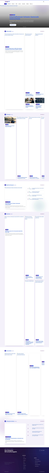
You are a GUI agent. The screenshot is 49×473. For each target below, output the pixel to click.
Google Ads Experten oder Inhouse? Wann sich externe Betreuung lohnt (29, 95)
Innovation (8, 350)
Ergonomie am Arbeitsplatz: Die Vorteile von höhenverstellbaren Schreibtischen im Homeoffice (29, 343)
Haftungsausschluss (37, 466)
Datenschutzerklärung (38, 463)
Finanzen (8, 114)
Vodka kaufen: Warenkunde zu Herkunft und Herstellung (14, 441)
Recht (24, 464)
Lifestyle (24, 469)
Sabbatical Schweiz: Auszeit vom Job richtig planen (29, 277)
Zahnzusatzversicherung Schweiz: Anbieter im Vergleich (34, 178)
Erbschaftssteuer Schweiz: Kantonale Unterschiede (24, 18)
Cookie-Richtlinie (37, 461)
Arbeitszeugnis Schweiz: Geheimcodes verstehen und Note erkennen (39, 342)
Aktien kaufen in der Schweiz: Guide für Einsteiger (9, 126)
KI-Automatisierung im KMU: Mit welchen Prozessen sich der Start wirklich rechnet (13, 49)
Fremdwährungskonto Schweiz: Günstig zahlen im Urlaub (22, 178)
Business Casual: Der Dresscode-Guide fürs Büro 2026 (13, 231)
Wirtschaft (8, 31)
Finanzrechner (37, 468)
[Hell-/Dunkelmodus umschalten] (43, 1)
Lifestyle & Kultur (10, 422)
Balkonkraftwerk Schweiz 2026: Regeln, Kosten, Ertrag (10, 414)
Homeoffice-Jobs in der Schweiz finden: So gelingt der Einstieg (39, 277)
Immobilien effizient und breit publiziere (39, 94)
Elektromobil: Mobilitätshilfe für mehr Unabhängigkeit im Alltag (35, 414)
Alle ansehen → (42, 31)
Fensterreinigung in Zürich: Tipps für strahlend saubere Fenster (39, 107)
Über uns (24, 470)
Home (24, 459)
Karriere (8, 214)
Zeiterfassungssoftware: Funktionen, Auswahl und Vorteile (29, 106)
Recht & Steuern (10, 185)
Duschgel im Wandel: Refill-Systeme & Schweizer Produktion (22, 414)
